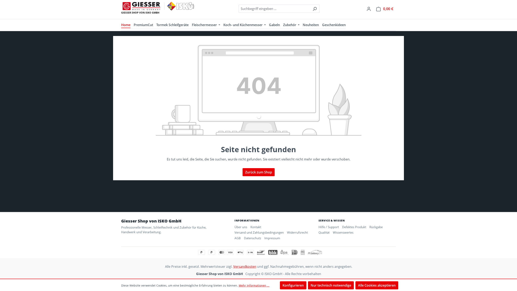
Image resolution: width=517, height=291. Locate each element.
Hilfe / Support (328, 227)
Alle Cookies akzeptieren (377, 285)
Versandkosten (244, 266)
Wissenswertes (343, 232)
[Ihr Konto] (369, 9)
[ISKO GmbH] (180, 6)
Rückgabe (376, 227)
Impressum (272, 238)
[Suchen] (314, 9)
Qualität (324, 232)
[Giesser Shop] (141, 6)
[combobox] (274, 9)
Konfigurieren (293, 285)
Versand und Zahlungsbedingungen (259, 232)
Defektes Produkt (354, 227)
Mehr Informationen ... (254, 285)
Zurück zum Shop (258, 172)
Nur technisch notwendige (331, 285)
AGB (237, 238)
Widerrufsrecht (297, 232)
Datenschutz (252, 238)
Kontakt (255, 227)
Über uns (240, 227)
